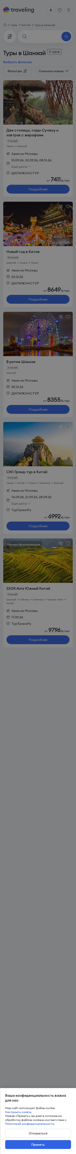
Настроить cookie (18, 1112)
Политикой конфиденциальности (29, 1124)
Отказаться (38, 1133)
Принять (38, 1145)
